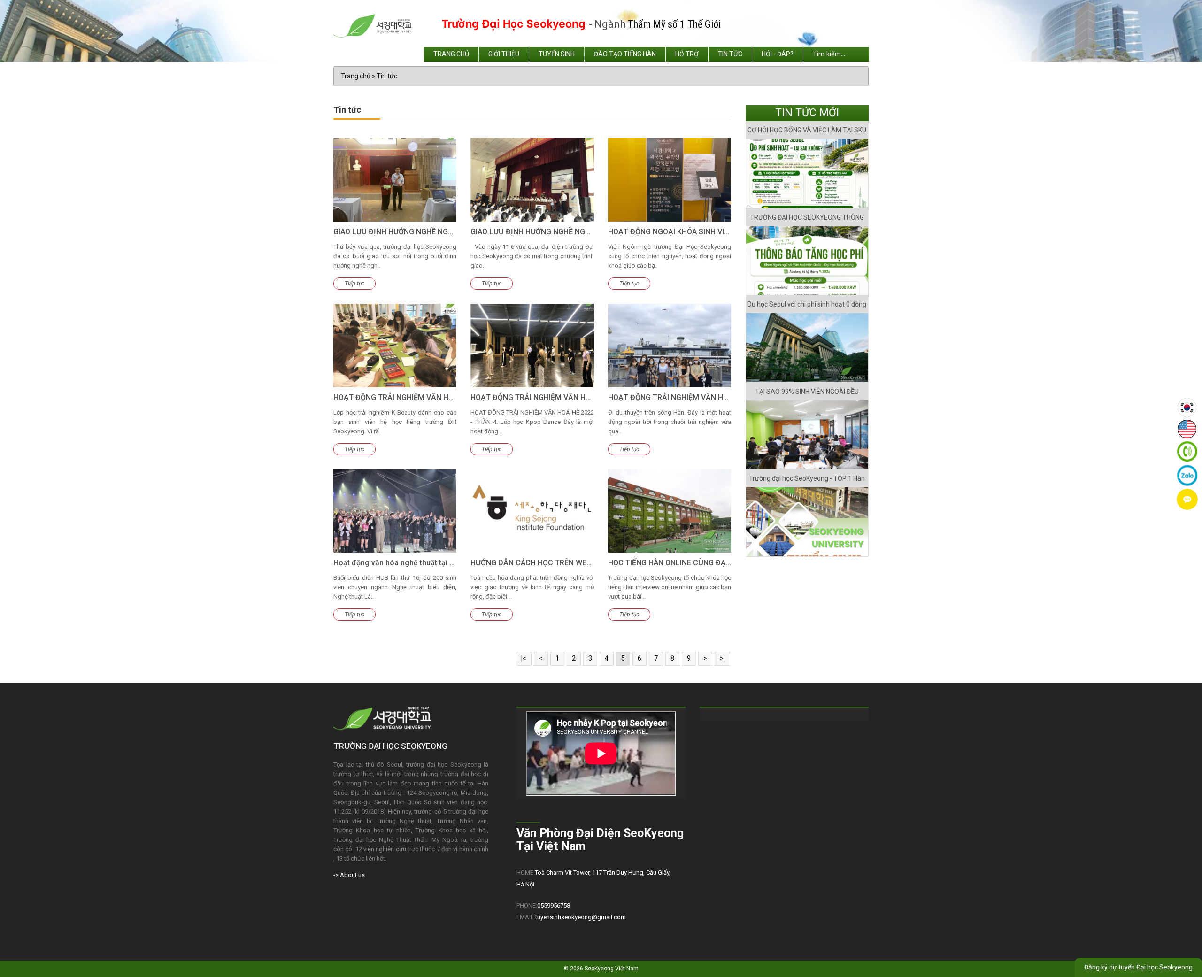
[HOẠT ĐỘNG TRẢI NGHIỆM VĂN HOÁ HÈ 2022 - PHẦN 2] (394, 345)
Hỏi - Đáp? (778, 54)
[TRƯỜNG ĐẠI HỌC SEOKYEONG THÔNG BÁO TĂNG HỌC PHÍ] (807, 260)
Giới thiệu (503, 54)
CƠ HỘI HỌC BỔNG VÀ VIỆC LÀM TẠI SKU (806, 130)
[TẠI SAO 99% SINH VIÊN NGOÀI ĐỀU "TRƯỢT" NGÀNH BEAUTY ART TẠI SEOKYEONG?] (807, 434)
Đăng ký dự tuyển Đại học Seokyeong (1138, 967)
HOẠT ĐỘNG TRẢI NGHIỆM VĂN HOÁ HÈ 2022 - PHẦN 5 (702, 397)
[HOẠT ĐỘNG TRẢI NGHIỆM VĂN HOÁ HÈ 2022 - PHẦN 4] (531, 345)
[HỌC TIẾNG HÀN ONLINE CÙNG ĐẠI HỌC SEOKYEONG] (669, 511)
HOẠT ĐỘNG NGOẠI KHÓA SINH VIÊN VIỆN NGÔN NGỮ (699, 231)
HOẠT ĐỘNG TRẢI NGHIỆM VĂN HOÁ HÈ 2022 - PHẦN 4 (564, 397)
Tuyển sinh (557, 54)
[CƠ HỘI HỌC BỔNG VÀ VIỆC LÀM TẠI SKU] (807, 173)
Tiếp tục (354, 283)
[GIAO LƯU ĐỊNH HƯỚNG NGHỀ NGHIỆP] (394, 180)
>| (722, 658)
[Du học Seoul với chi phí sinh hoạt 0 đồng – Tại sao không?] (807, 347)
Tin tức (730, 54)
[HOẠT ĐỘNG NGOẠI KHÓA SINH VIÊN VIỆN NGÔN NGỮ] (669, 180)
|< (523, 658)
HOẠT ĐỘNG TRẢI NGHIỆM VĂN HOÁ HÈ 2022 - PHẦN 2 (427, 397)
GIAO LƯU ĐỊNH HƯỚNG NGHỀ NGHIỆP (398, 231)
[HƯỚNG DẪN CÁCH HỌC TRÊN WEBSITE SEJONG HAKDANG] (531, 511)
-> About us (349, 874)
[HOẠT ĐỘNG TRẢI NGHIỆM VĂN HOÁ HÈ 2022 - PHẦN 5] (669, 345)
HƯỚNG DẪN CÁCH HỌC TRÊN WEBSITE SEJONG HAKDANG (572, 562)
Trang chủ (451, 54)
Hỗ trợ (687, 54)
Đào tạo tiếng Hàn (625, 54)
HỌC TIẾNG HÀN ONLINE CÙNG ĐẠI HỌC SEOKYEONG (699, 562)
